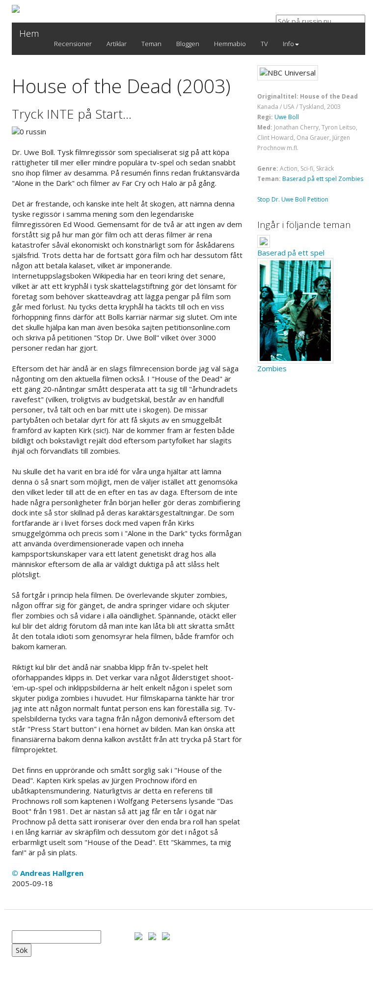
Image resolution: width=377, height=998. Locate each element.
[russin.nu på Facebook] (138, 935)
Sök (21, 950)
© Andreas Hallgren (47, 873)
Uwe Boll (286, 117)
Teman (151, 43)
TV (264, 43)
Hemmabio (230, 43)
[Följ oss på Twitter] (152, 935)
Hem (29, 33)
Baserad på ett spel (309, 179)
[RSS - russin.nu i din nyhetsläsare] (166, 935)
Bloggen (187, 43)
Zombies (350, 179)
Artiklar (117, 43)
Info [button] (288, 43)
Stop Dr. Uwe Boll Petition (292, 199)
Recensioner (73, 43)
